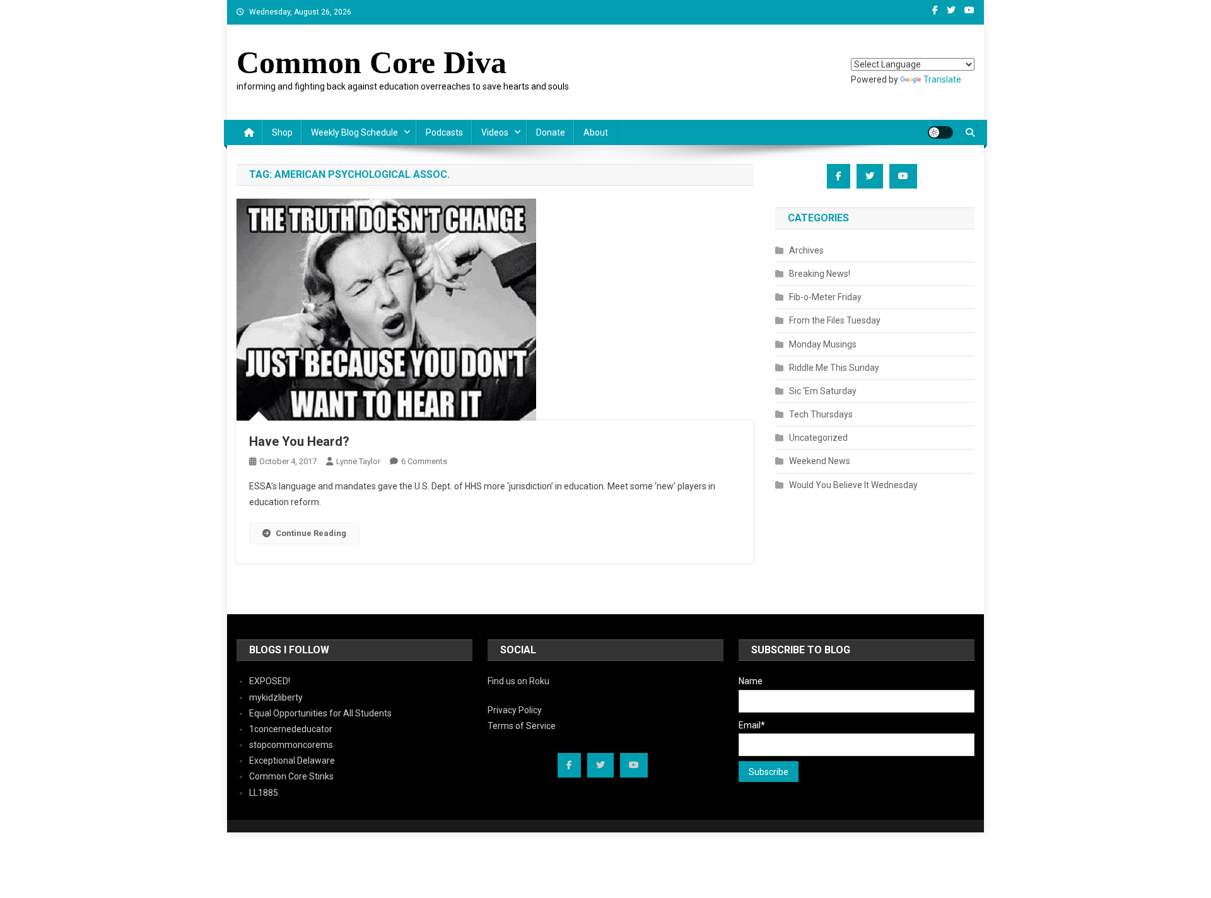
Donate (550, 132)
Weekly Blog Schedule (354, 132)
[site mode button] (940, 132)
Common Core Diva (371, 62)
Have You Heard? (299, 441)
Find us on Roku (518, 681)
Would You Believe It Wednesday (853, 485)
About (595, 132)
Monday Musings (823, 344)
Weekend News (819, 461)
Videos (494, 132)
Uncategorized (818, 438)
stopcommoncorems (291, 745)
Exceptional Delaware (292, 760)
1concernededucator (290, 729)
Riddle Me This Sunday (834, 368)
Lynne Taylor (358, 461)
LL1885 (263, 793)
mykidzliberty (276, 697)
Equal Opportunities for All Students (320, 713)
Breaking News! (819, 274)
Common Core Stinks (291, 776)
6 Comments (424, 461)
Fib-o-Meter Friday (825, 297)
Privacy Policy (515, 710)
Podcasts (444, 132)
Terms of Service (522, 726)
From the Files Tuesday (834, 320)
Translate (942, 79)
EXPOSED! (269, 681)
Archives (806, 250)
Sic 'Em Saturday (823, 391)
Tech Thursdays (821, 414)
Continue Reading (311, 533)
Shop (282, 132)
